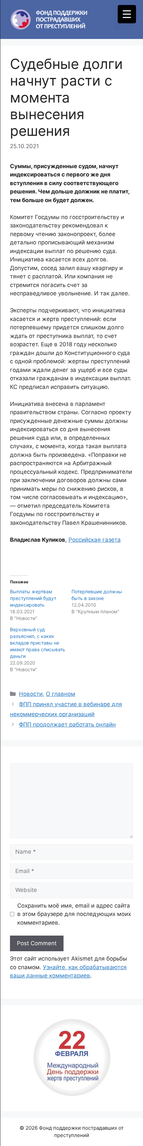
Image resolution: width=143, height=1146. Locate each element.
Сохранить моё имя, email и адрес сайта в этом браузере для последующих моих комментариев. (74, 914)
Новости (31, 694)
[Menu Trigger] (127, 14)
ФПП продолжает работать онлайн (67, 724)
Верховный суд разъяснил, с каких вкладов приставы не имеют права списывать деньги (37, 643)
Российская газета (95, 539)
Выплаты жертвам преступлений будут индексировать (33, 598)
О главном (60, 694)
